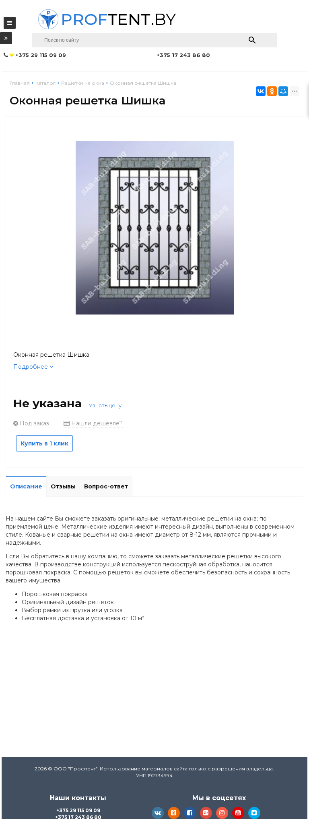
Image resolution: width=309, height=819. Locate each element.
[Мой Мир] (283, 91)
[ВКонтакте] (261, 91)
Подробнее (31, 366)
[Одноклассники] (272, 91)
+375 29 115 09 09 (78, 810)
